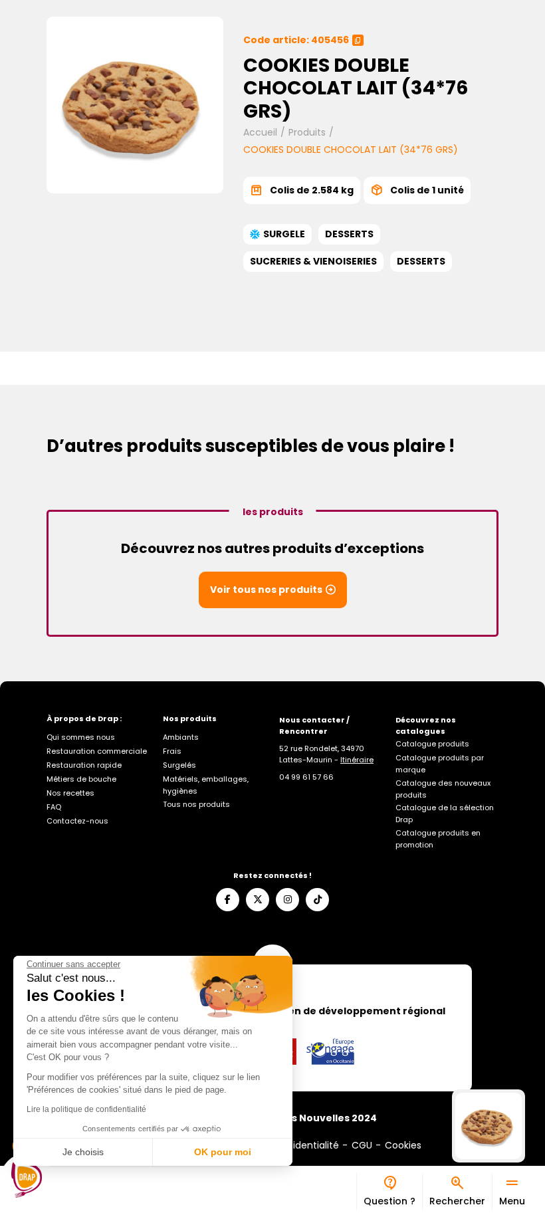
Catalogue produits (432, 743)
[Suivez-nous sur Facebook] (227, 899)
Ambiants (181, 737)
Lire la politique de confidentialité (86, 1109)
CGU (362, 1145)
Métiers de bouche (81, 779)
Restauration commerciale (97, 751)
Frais (172, 751)
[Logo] (26, 1179)
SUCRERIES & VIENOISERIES (313, 261)
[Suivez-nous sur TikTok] (317, 899)
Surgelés (179, 765)
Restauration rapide (84, 765)
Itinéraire (357, 759)
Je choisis (83, 1152)
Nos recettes (70, 793)
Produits (307, 132)
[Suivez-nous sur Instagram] (287, 899)
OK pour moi (222, 1152)
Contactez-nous (77, 821)
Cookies (403, 1145)
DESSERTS (349, 234)
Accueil (260, 132)
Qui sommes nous (81, 737)
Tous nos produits (196, 804)
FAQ (54, 807)
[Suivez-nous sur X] (257, 899)
